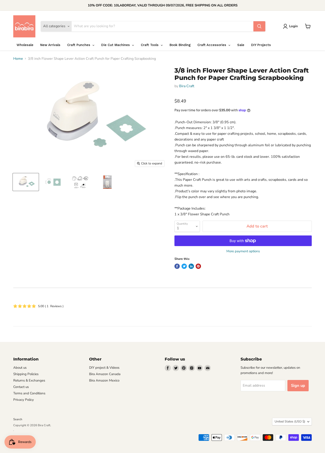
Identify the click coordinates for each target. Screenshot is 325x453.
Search (17, 419)
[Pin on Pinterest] (198, 266)
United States (290, 421)
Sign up (298, 385)
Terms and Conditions (29, 393)
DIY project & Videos (104, 367)
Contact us (21, 387)
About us (20, 367)
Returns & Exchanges (29, 380)
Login (293, 26)
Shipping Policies (25, 374)
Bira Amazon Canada (104, 374)
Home (18, 59)
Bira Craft (186, 86)
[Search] (259, 26)
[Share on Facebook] (177, 266)
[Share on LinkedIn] (191, 266)
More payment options (243, 251)
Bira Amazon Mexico (104, 380)
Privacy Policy (23, 399)
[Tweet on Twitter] (184, 266)
